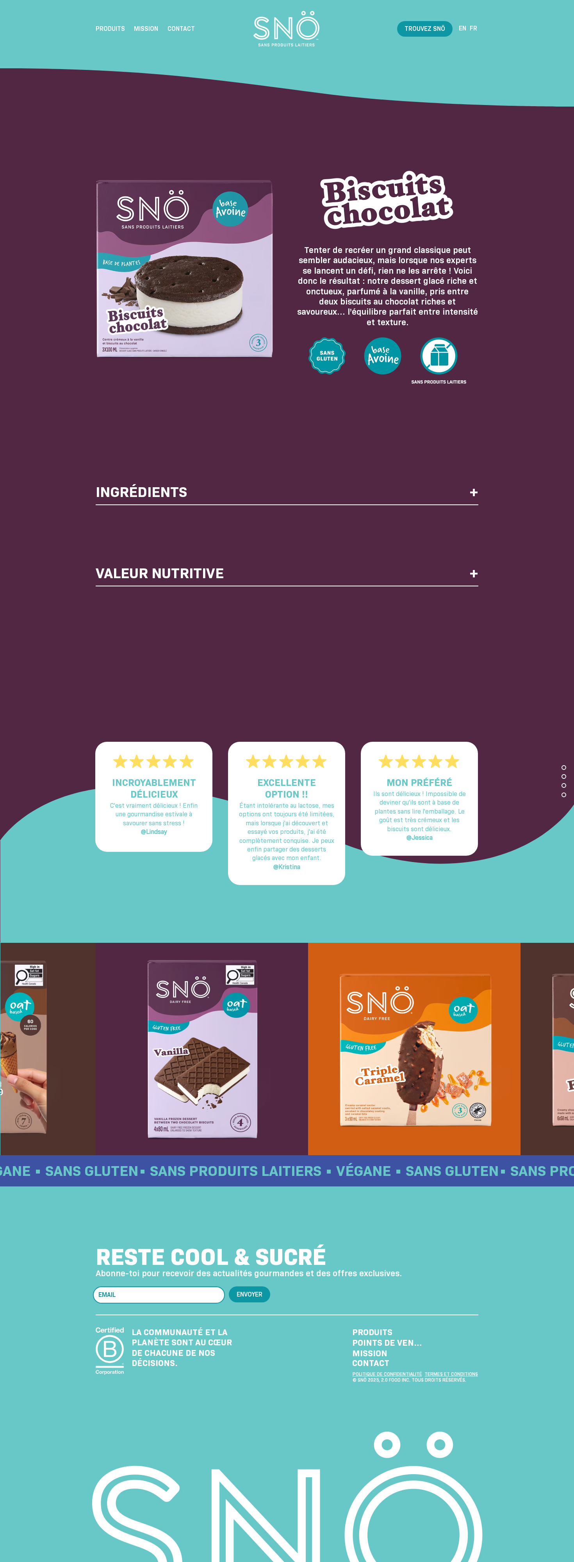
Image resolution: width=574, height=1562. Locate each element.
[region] (287, 518)
